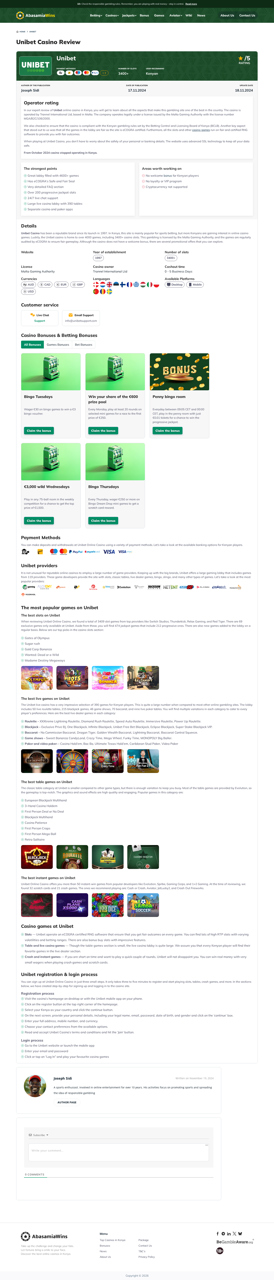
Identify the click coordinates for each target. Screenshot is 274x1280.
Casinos (111, 15)
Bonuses (105, 1245)
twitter (234, 1234)
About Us (227, 15)
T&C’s (141, 1251)
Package (143, 1240)
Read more (191, 3)
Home (22, 31)
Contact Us (247, 15)
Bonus (144, 15)
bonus (168, 175)
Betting (95, 15)
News (201, 15)
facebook (218, 1234)
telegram (223, 1234)
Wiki (188, 15)
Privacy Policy (146, 1257)
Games (159, 15)
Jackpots (128, 15)
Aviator (174, 15)
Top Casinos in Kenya (112, 1240)
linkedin (229, 1234)
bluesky (240, 1234)
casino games (201, 130)
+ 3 (104, 72)
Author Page (67, 1102)
